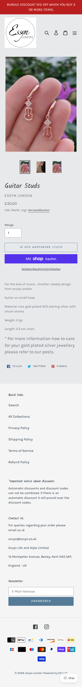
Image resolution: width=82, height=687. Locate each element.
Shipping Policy (20, 439)
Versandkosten (39, 210)
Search (13, 405)
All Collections (19, 416)
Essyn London (33, 673)
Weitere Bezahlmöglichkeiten (41, 269)
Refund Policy (18, 462)
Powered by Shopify (55, 673)
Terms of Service (20, 451)
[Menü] (74, 33)
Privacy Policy (18, 428)
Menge (9, 225)
